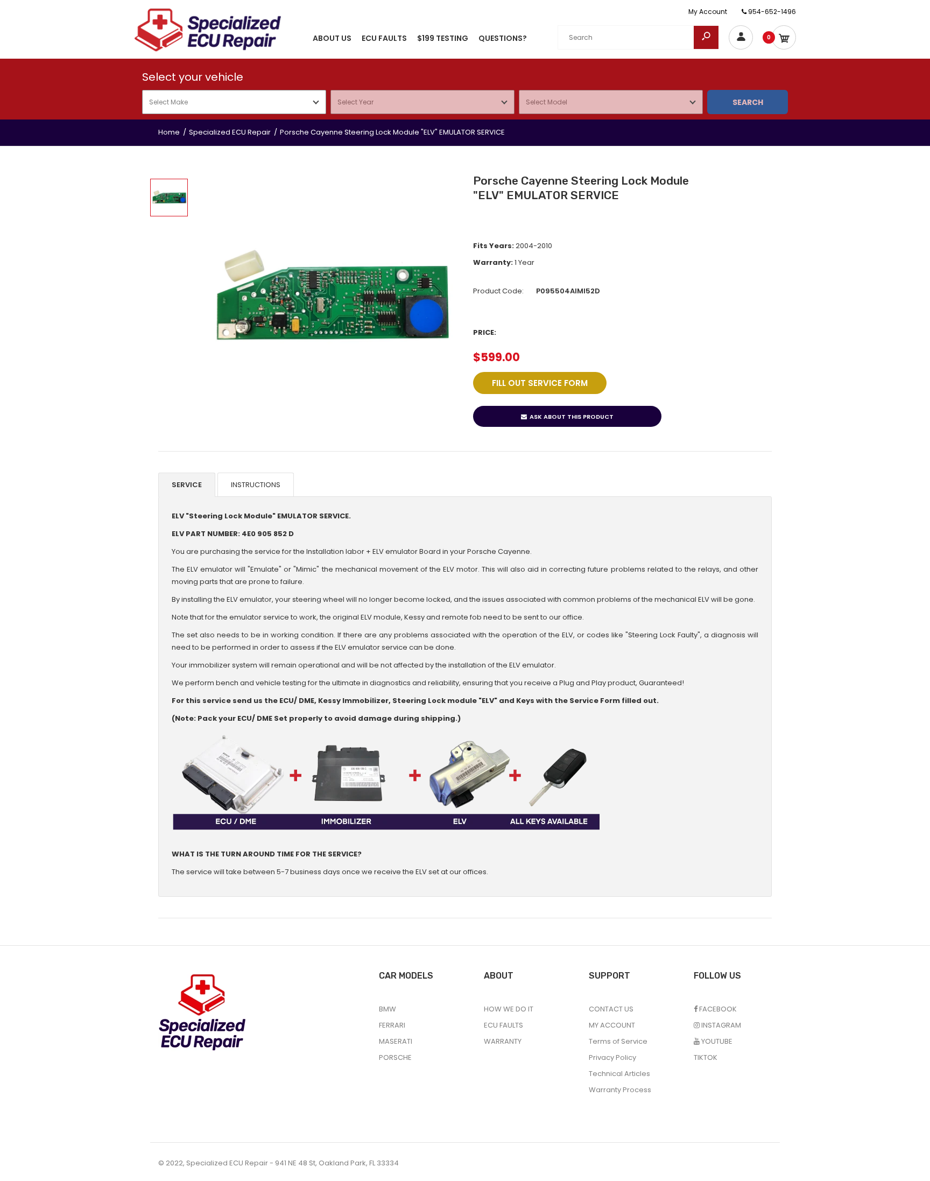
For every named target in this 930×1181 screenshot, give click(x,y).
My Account (707, 11)
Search (747, 102)
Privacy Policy (612, 1057)
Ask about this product (572, 416)
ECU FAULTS (503, 1025)
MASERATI (395, 1041)
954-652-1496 (771, 11)
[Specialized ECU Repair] (207, 29)
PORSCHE (395, 1057)
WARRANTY (503, 1041)
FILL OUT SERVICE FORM (540, 383)
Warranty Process (620, 1090)
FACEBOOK (717, 1009)
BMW (387, 1009)
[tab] (186, 485)
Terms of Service (618, 1041)
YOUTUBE (716, 1041)
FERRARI (392, 1025)
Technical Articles (619, 1073)
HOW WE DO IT (508, 1009)
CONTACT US (611, 1009)
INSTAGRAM (720, 1025)
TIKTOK (705, 1057)
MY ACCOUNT (612, 1025)
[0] (784, 37)
